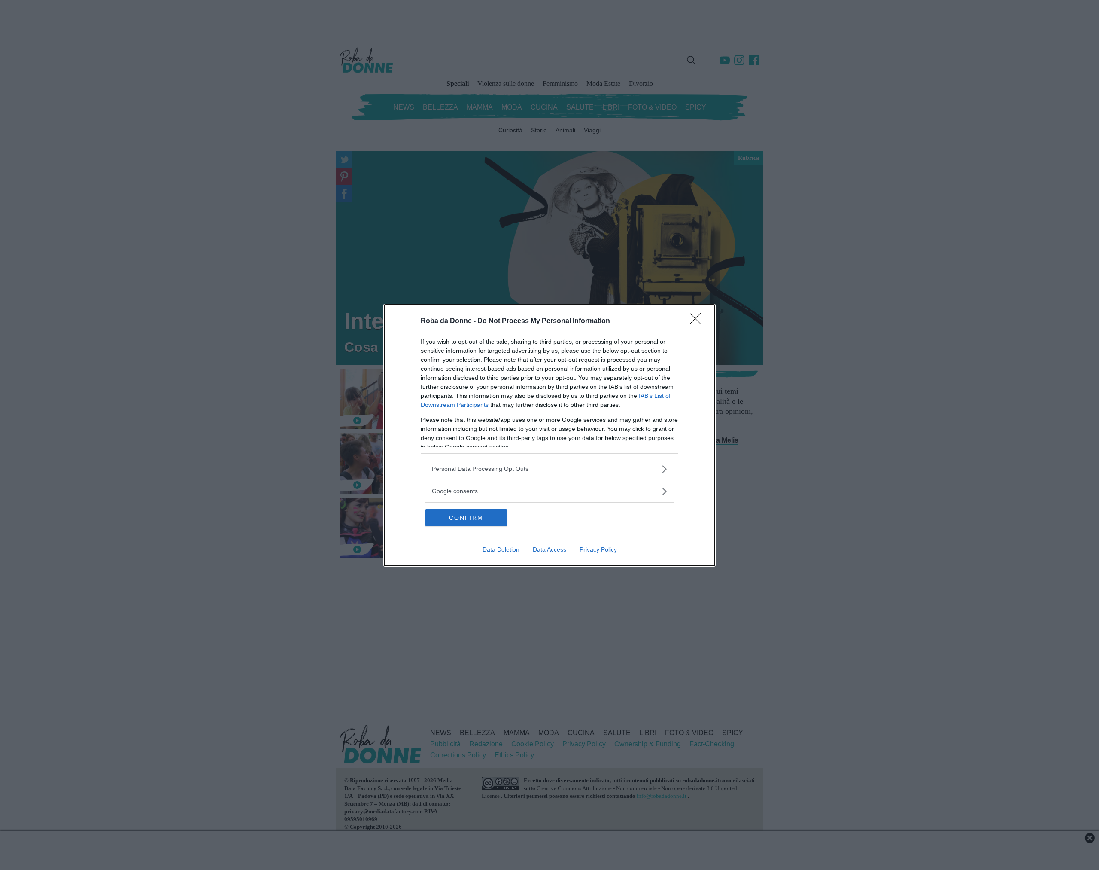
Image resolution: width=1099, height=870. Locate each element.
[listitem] (549, 468)
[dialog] (549, 435)
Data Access (549, 549)
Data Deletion (501, 549)
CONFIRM (466, 517)
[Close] (698, 321)
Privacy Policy (598, 549)
